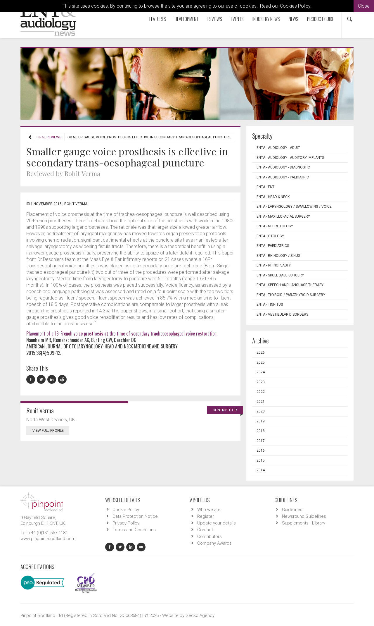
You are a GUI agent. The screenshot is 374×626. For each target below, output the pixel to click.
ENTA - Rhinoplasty (274, 265)
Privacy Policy (125, 523)
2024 (261, 372)
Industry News (266, 19)
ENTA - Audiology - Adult (278, 148)
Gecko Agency (200, 615)
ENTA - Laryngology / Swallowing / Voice (294, 206)
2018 (261, 431)
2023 (261, 382)
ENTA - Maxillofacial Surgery (283, 216)
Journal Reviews (45, 137)
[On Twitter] (42, 379)
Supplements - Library (303, 523)
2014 (261, 470)
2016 (261, 450)
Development (187, 19)
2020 (261, 411)
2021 (261, 402)
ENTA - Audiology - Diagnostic (283, 167)
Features (157, 19)
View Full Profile (48, 431)
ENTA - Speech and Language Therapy (290, 285)
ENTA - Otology (270, 236)
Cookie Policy (125, 509)
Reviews (214, 19)
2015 (261, 460)
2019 (261, 421)
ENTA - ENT (265, 187)
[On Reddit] (62, 379)
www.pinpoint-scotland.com (47, 538)
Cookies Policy (295, 6)
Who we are (209, 509)
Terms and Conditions (134, 529)
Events (237, 19)
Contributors (209, 536)
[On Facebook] (31, 379)
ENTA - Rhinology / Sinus (278, 256)
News (293, 19)
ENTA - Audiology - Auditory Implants (290, 158)
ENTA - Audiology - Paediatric (283, 177)
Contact (205, 529)
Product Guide (320, 19)
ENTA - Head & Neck (273, 197)
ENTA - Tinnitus (270, 304)
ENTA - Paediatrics (273, 246)
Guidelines (292, 509)
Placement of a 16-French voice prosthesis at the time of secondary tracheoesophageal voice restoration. (121, 333)
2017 (261, 441)
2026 (261, 352)
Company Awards (214, 543)
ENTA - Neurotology (275, 226)
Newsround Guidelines (304, 516)
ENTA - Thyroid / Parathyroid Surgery (291, 295)
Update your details (216, 523)
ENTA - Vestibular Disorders (282, 314)
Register (205, 516)
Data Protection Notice (135, 516)
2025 (261, 362)
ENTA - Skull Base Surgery (280, 275)
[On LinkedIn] (52, 379)
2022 (261, 392)
